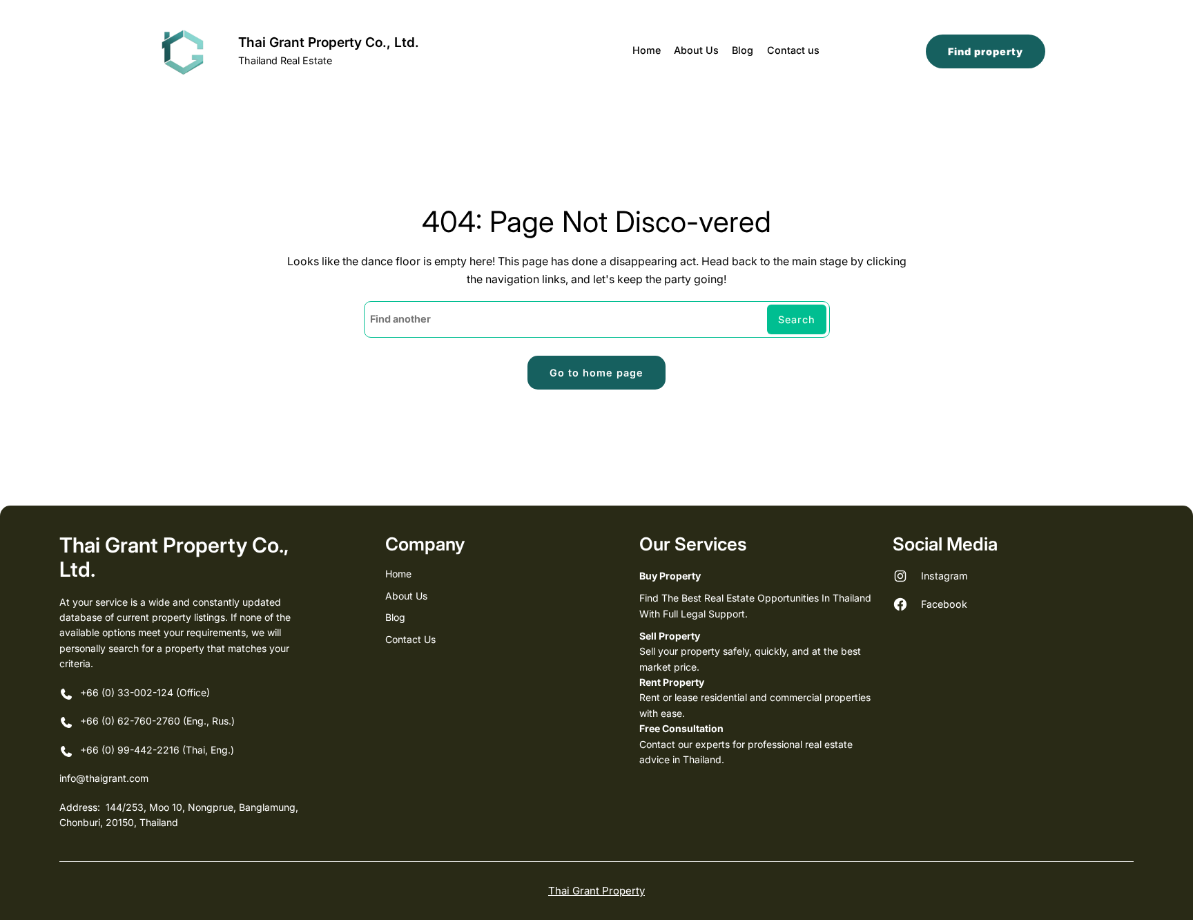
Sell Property (669, 636)
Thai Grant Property (596, 890)
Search (796, 319)
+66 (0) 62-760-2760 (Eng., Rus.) (158, 721)
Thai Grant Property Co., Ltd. (328, 42)
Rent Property (671, 682)
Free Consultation (681, 728)
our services (693, 544)
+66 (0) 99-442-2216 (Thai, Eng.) (157, 750)
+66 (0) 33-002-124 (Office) (145, 692)
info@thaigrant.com (103, 778)
